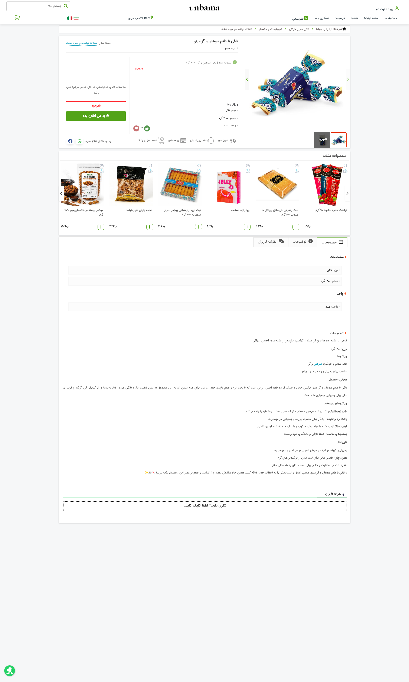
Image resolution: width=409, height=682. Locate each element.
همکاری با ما (322, 18)
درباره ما (340, 18)
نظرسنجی (298, 19)
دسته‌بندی (391, 18)
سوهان (318, 364)
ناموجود (139, 69)
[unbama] (205, 7)
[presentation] (348, 79)
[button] (295, 227)
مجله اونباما (371, 18)
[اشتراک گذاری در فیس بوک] (70, 141)
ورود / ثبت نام (385, 9)
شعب (354, 18)
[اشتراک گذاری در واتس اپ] (79, 141)
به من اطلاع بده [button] (94, 116)
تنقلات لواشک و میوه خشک (81, 43)
